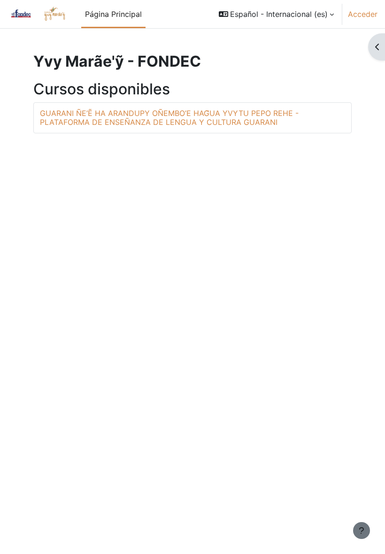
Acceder (362, 14)
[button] (276, 14)
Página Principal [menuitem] (113, 14)
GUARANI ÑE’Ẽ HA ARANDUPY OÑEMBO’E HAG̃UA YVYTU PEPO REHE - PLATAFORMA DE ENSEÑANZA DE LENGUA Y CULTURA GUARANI (169, 117)
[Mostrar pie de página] (361, 530)
